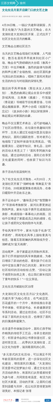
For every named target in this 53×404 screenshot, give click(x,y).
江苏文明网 (8, 3)
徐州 (23, 3)
